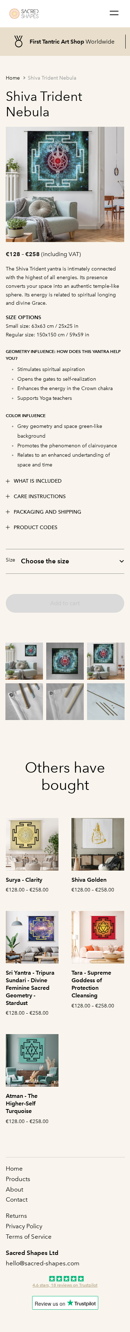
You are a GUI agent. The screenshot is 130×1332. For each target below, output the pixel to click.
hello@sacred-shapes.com (43, 1263)
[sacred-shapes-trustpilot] (65, 1282)
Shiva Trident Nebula (52, 78)
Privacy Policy (24, 1226)
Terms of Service (29, 1236)
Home (13, 78)
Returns (16, 1215)
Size (10, 560)
